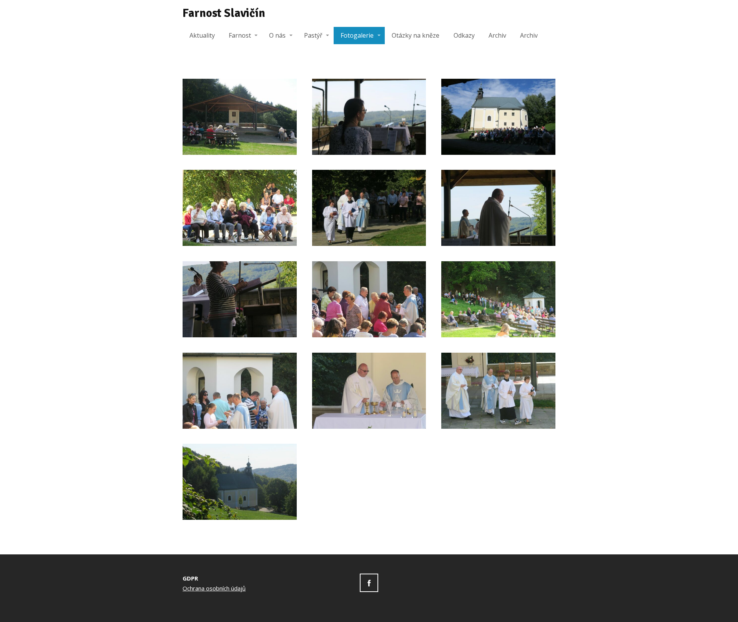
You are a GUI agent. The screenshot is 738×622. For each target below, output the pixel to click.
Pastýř (313, 35)
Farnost (240, 35)
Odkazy (464, 35)
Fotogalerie (357, 35)
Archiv (497, 35)
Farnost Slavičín (224, 13)
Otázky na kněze (415, 35)
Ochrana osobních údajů (214, 588)
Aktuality (202, 35)
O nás (277, 35)
